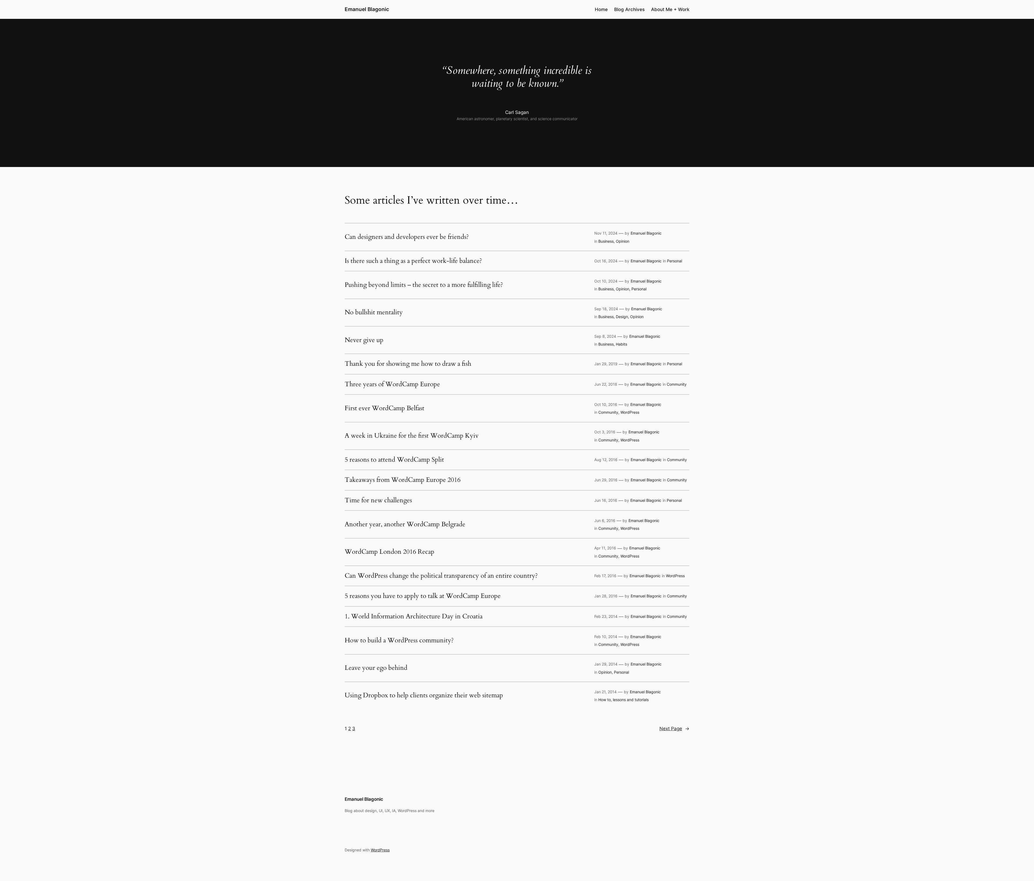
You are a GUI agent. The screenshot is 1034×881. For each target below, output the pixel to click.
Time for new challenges (378, 500)
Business (606, 241)
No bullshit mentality (374, 312)
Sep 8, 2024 (605, 336)
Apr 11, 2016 (605, 548)
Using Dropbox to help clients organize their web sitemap (424, 695)
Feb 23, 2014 (605, 616)
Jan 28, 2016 (605, 596)
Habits (621, 344)
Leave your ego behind (376, 667)
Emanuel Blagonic (367, 9)
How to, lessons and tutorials (623, 699)
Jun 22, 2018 (605, 384)
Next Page (674, 728)
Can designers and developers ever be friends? (407, 237)
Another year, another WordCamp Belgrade (405, 524)
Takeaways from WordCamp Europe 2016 (402, 479)
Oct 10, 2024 (605, 281)
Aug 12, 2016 (605, 459)
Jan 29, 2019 (605, 363)
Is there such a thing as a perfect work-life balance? (413, 260)
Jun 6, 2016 (604, 520)
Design (622, 316)
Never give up (364, 340)
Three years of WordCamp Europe (392, 384)
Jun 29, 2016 (605, 480)
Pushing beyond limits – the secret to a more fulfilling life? (424, 284)
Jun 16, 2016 (605, 500)
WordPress (629, 412)
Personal (674, 261)
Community (677, 384)
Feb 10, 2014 (605, 636)
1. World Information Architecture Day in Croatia (414, 616)
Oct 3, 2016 (604, 432)
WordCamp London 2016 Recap (389, 551)
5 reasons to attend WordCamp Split (394, 459)
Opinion (622, 241)
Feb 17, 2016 (605, 575)
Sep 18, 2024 (606, 309)
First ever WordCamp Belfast (384, 408)
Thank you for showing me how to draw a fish (408, 363)
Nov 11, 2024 (605, 233)
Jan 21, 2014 (605, 692)
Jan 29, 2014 (605, 664)
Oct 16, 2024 (605, 261)
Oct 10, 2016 (605, 404)
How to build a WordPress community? (399, 640)
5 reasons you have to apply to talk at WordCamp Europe (423, 596)
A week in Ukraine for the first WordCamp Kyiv (411, 435)
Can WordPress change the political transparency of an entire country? (441, 575)
